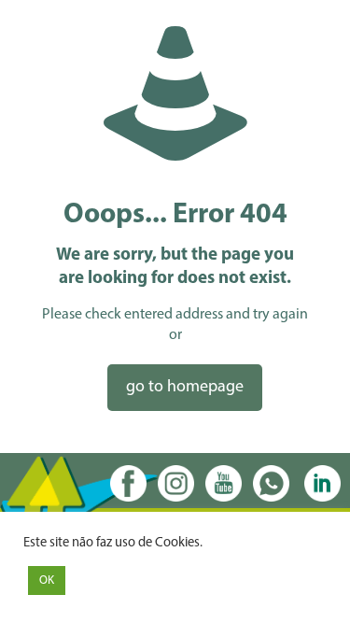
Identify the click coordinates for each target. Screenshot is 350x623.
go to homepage (185, 387)
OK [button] (46, 580)
